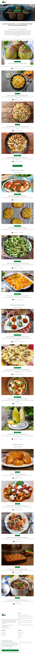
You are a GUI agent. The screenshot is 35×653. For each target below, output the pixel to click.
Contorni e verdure (17, 10)
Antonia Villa (3, 632)
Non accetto (10, 648)
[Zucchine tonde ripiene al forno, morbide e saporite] (17, 53)
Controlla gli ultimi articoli (17, 165)
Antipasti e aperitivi (17, 367)
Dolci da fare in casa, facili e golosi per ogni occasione (25, 616)
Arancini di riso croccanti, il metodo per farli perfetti (25, 620)
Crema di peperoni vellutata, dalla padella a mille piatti (25, 624)
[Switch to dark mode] (31, 2)
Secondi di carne (20, 636)
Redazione (3, 630)
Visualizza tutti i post (17, 172)
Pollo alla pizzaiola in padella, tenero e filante (24, 615)
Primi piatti (17, 93)
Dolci (18, 638)
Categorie (20, 630)
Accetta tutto (10, 650)
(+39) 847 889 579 (5, 626)
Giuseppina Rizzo (3, 633)
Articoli (19, 613)
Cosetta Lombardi (3, 635)
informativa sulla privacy (8, 646)
